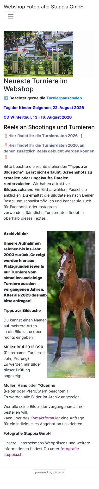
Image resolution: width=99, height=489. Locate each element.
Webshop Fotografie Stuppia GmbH (44, 7)
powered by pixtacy (49, 472)
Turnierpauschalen (64, 98)
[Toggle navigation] (10, 16)
